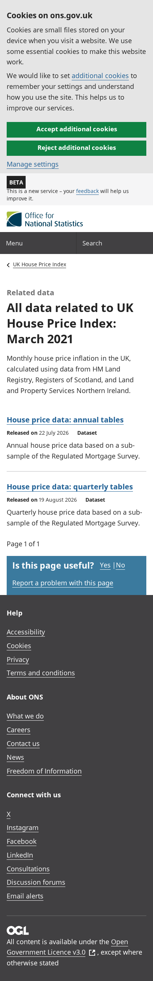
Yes (105, 564)
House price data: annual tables (65, 420)
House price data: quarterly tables (70, 487)
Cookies (19, 645)
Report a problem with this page (62, 582)
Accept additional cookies (76, 129)
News (15, 757)
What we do (25, 715)
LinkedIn (20, 854)
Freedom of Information (44, 770)
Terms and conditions (41, 672)
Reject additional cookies (77, 147)
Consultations (28, 868)
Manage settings (33, 164)
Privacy (18, 659)
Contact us (23, 743)
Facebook (21, 841)
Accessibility (26, 631)
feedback (87, 190)
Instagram (23, 827)
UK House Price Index (39, 264)
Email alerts (25, 895)
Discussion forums (36, 882)
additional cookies (100, 75)
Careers (18, 729)
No (120, 564)
